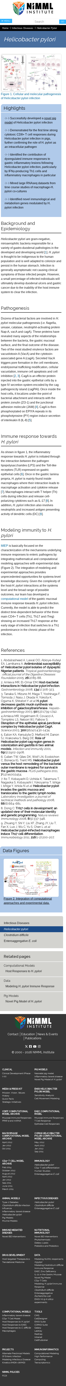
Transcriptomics (42, 1362)
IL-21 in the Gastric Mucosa (47, 1274)
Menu (7, 21)
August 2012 (8, 1173)
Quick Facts (8, 1099)
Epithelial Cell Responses (47, 1124)
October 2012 (8, 1170)
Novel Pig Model (42, 1277)
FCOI (4, 1375)
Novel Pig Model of (24, 1001)
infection (16, 1205)
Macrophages (9, 1331)
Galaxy (37, 1327)
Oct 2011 (6, 1148)
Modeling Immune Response (30, 986)
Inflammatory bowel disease (48, 1076)
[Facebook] (30, 1046)
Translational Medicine (13, 1262)
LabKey (38, 1331)
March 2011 (8, 1189)
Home (5, 28)
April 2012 (7, 1142)
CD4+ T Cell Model (11, 1318)
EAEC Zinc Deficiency (45, 1271)
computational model (15, 598)
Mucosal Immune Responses (16, 1118)
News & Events (47, 1034)
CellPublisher (41, 1340)
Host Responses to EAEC (14, 1325)
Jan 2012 (6, 1145)
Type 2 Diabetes (10, 1202)
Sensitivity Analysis (44, 1095)
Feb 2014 (6, 1167)
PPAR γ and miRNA (11, 1120)
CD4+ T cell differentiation (47, 1167)
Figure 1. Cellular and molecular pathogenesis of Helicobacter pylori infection (31, 96)
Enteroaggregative (20, 940)
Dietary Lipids (41, 1242)
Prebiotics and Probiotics (46, 1246)
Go (62, 21)
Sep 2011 (38, 1151)
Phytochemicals (42, 1239)
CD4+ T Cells (40, 1280)
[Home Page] (33, 8)
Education (28, 1034)
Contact (13, 1034)
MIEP (4, 545)
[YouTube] (35, 1046)
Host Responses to (24, 971)
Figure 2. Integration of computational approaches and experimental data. (28, 900)
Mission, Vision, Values (13, 1092)
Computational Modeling (46, 1353)
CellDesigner (40, 1318)
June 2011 (7, 1186)
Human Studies (42, 1171)
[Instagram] (39, 1046)
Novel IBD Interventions (13, 1236)
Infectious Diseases (23, 28)
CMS (36, 1315)
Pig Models (7, 1217)
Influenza (7, 1208)
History (5, 1095)
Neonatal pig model (44, 1073)
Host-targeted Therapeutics (16, 1259)
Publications (33, 1038)
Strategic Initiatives (11, 1102)
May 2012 (39, 1142)
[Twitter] (26, 1046)
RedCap (38, 1334)
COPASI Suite (41, 1325)
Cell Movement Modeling (47, 1098)
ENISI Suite (40, 1321)
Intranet (38, 1337)
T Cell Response (42, 1120)
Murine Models (9, 1221)
